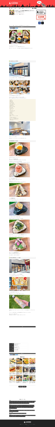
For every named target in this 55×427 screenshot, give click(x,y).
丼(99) (21, 405)
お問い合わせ (34, 424)
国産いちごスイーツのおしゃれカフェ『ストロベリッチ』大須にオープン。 (12, 382)
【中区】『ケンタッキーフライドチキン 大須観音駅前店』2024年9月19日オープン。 (26, 373)
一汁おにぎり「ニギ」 (16, 351)
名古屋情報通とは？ (26, 424)
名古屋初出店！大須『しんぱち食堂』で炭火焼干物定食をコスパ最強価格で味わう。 (19, 365)
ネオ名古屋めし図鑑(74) (11, 413)
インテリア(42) (24, 415)
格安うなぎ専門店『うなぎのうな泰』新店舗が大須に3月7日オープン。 (32, 373)
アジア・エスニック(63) (28, 406)
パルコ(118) (18, 416)
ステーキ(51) (10, 407)
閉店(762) (16, 415)
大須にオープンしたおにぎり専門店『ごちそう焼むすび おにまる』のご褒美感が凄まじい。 (12, 365)
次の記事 (24, 386)
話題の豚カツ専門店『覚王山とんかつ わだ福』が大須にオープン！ (32, 365)
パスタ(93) (16, 406)
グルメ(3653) (10, 405)
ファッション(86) (18, 415)
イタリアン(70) (13, 406)
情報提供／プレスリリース (22, 424)
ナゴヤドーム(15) (10, 411)
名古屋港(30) (27, 410)
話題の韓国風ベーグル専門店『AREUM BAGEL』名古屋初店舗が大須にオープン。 (19, 373)
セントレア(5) (14, 411)
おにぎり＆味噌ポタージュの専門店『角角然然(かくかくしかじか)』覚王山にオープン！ (19, 382)
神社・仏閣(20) (20, 410)
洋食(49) (31, 405)
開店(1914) (13, 415)
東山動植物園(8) (23, 410)
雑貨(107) (21, 415)
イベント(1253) (10, 415)
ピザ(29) (18, 406)
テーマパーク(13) (17, 410)
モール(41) (30, 415)
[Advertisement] (22, 20)
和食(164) (13, 405)
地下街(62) (10, 416)
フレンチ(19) (21, 406)
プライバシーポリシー (30, 424)
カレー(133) (31, 406)
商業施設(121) (27, 415)
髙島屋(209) (13, 416)
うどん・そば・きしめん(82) (25, 405)
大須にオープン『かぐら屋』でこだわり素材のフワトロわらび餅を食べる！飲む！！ (25, 382)
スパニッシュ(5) (23, 406)
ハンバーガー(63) (18, 407)
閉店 (23, 8)
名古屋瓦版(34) (24, 413)
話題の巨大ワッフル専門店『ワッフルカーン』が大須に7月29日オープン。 (12, 373)
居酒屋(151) (22, 407)
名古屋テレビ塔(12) (32, 410)
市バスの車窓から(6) (21, 413)
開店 (20, 8)
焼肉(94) (16, 407)
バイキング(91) (29, 407)
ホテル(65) (14, 410)
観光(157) (10, 410)
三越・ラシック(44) (21, 416)
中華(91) (33, 405)
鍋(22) (23, 407)
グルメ (13, 8)
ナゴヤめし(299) (26, 407)
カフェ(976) (32, 407)
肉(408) (33, 406)
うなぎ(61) (20, 405)
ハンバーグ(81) (13, 407)
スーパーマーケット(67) (33, 415)
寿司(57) (15, 405)
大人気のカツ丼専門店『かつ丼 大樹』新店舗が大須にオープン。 (25, 365)
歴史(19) (12, 410)
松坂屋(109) (15, 416)
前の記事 (20, 386)
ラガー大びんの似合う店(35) (16, 413)
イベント (17, 8)
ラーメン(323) (10, 406)
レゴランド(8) (17, 411)
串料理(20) (29, 405)
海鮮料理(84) (17, 405)
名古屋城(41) (29, 410)
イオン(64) (24, 416)
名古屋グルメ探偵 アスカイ (22, 14)
